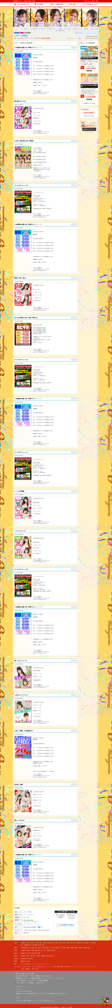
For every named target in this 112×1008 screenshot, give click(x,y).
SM (64, 966)
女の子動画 (40, 980)
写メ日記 (69, 28)
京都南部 (48, 950)
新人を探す (25, 976)
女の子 (26, 28)
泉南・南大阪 (85, 942)
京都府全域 (23, 950)
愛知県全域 (23, 961)
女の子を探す (19, 976)
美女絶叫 (39, 978)
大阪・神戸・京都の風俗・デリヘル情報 (57, 1007)
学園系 (61, 966)
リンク (52, 1000)
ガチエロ (18, 980)
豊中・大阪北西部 (33, 944)
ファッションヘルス (35, 963)
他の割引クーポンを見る (89, 103)
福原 (33, 947)
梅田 (38, 942)
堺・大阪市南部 (92, 942)
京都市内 (28, 950)
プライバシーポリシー (38, 1000)
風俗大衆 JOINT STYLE (54, 993)
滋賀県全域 (23, 953)
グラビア (18, 982)
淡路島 (85, 947)
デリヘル (23, 963)
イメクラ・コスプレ (81, 966)
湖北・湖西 (37, 953)
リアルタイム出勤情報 (34, 976)
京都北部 (53, 950)
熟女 (40, 966)
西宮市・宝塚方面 (79, 947)
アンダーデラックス (43, 993)
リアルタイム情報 (29, 973)
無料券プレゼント (40, 982)
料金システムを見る (89, 116)
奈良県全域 (23, 955)
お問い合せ (47, 1000)
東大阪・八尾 (41, 944)
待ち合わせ (28, 963)
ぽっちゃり (44, 966)
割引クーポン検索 (20, 973)
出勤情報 (34, 28)
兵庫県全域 (23, 947)
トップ (17, 28)
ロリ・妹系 (31, 968)
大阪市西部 (79, 942)
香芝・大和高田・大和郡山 (39, 955)
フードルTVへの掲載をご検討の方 (24, 1000)
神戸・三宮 (29, 947)
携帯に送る (78, 32)
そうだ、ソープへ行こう (47, 978)
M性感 (67, 966)
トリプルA (18, 989)
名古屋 (28, 961)
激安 (55, 966)
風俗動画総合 (19, 978)
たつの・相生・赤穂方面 (65, 947)
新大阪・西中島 (30, 942)
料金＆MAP (43, 28)
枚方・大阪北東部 (25, 944)
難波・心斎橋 (43, 942)
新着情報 (60, 28)
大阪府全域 (23, 942)
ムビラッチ (61, 978)
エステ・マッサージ (91, 966)
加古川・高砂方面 (42, 947)
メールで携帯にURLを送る (66, 924)
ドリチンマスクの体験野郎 (29, 978)
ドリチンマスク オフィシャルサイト (24, 991)
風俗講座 (23, 980)
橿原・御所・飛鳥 (49, 955)
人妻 (37, 966)
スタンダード (24, 966)
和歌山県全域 (24, 958)
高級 (58, 966)
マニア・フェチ (72, 966)
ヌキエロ (56, 978)
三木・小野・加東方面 (54, 947)
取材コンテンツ (77, 28)
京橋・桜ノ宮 (73, 942)
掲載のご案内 (95, 1)
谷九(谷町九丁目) (50, 942)
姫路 (47, 947)
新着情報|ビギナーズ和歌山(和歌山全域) (24, 1)
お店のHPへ (94, 29)
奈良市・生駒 (29, 955)
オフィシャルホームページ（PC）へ (89, 32)
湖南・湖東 (31, 953)
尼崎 (88, 947)
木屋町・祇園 (34, 950)
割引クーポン (52, 28)
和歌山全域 (30, 958)
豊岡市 (72, 947)
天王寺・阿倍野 (65, 942)
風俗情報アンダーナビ (21, 993)
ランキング (43, 976)
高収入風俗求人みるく (32, 993)
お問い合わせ (87, 1)
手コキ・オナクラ (31, 966)
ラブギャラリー (64, 993)
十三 (35, 942)
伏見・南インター (42, 950)
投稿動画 (86, 28)
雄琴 (28, 953)
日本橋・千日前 (58, 942)
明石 (36, 947)
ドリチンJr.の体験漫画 (28, 982)
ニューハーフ (50, 966)
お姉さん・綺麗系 (25, 968)
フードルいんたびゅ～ (31, 980)
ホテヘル (43, 963)
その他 (36, 968)
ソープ (47, 963)
